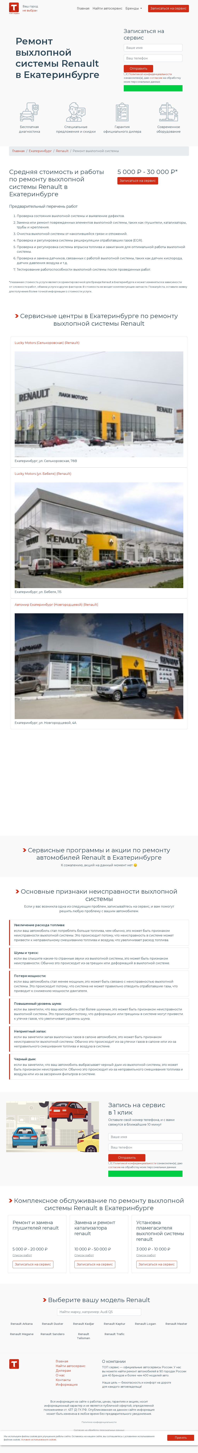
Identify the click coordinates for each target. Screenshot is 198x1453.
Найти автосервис (107, 8)
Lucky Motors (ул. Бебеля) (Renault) (43, 474)
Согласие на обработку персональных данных (99, 1430)
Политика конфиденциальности (99, 1422)
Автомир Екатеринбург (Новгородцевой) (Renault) (56, 605)
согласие (156, 77)
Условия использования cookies (38, 1439)
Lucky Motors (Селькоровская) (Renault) (47, 343)
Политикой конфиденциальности (150, 74)
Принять (181, 1437)
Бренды (132, 8)
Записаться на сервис (168, 8)
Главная (83, 8)
